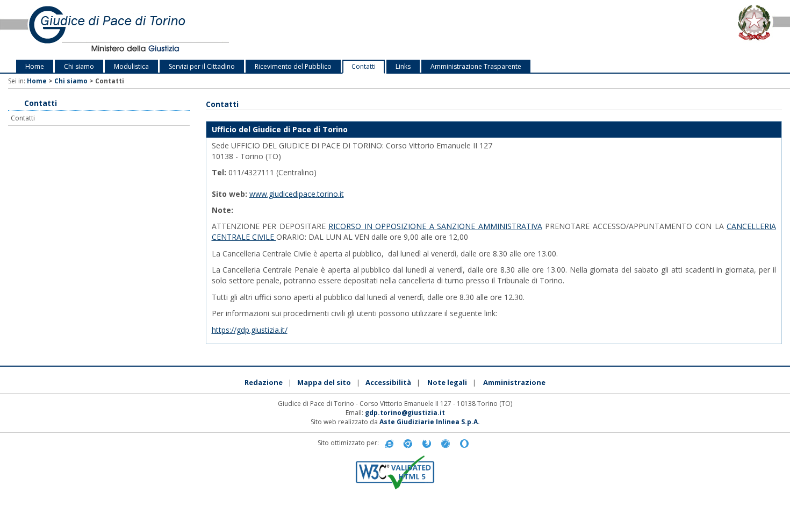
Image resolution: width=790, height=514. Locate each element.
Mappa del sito (324, 382)
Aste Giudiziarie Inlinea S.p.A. (429, 421)
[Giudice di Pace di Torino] (164, 30)
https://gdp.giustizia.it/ (250, 330)
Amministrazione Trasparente (475, 66)
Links (403, 66)
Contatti (363, 66)
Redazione (264, 382)
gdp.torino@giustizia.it (405, 412)
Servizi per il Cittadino (202, 66)
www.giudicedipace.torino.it (296, 194)
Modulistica (131, 66)
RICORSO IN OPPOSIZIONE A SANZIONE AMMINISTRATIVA (435, 226)
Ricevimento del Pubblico (293, 66)
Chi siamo (79, 66)
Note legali (447, 382)
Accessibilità (388, 382)
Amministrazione (514, 382)
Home (34, 66)
